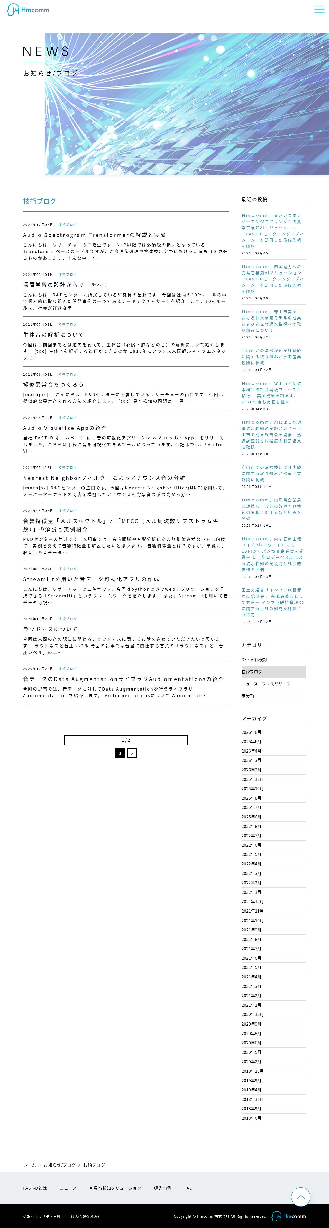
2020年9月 (251, 1024)
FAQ (188, 1188)
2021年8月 (251, 939)
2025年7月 (251, 807)
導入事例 (162, 1188)
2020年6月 (251, 1042)
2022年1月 (251, 892)
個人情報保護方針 (86, 1216)
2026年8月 (251, 732)
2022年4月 (251, 864)
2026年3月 (251, 760)
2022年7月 (251, 835)
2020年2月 (251, 1061)
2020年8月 (251, 1033)
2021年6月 (251, 958)
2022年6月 (251, 845)
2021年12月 (253, 901)
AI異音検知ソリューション (115, 1188)
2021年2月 (251, 995)
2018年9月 (251, 1108)
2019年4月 (251, 1089)
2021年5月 (251, 967)
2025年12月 (253, 779)
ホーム (29, 1165)
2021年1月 (251, 1005)
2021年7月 (251, 948)
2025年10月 (253, 788)
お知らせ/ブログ (60, 1165)
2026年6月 (251, 741)
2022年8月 (251, 826)
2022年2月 (251, 882)
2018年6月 (251, 1118)
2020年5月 (251, 1052)
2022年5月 (251, 854)
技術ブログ (68, 224)
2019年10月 (253, 1071)
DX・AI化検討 (254, 659)
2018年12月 (253, 1099)
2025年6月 (251, 817)
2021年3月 (251, 986)
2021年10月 (253, 920)
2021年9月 (251, 929)
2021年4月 (251, 977)
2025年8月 (251, 798)
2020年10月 (253, 1014)
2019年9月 (251, 1080)
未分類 (248, 695)
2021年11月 (253, 911)
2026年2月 (251, 769)
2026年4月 (251, 751)
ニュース (68, 1188)
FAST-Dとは (35, 1188)
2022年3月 (251, 873)
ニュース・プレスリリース (266, 684)
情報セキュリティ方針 (42, 1216)
